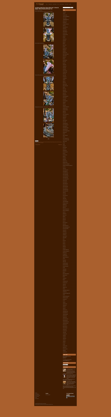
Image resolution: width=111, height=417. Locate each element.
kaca (63, 142)
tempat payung (65, 320)
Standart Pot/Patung (65, 296)
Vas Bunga (64, 345)
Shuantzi (64, 284)
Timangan (64, 333)
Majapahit (64, 204)
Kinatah (64, 159)
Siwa (63, 288)
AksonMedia (41, 404)
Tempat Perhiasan (65, 321)
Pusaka (64, 269)
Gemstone (64, 115)
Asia (63, 37)
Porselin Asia (64, 264)
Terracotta (64, 330)
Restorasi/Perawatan (65, 273)
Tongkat (64, 336)
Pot (63, 267)
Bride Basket (64, 60)
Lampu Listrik (64, 186)
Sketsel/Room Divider (66, 290)
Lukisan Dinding (65, 201)
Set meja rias (64, 282)
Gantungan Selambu (65, 106)
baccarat (64, 40)
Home (47, 4)
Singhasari (64, 287)
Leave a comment (41, 142)
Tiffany (64, 332)
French (64, 99)
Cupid (63, 79)
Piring (63, 260)
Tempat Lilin (64, 317)
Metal (63, 216)
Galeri (63, 103)
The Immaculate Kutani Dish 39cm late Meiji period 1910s (70, 369)
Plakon (64, 261)
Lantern (64, 192)
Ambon (64, 25)
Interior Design (65, 135)
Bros (63, 63)
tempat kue (64, 315)
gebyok (64, 111)
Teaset (64, 308)
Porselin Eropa (65, 266)
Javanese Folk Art (65, 139)
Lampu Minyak (65, 189)
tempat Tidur (64, 326)
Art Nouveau (64, 34)
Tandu (63, 302)
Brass (63, 58)
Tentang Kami (50, 4)
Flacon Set (64, 97)
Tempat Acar (64, 309)
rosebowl (64, 278)
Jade (63, 136)
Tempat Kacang (65, 314)
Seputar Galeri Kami (37, 395)
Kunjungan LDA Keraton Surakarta (67, 165)
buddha (64, 64)
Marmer (64, 207)
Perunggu (64, 254)
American (64, 28)
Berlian (64, 45)
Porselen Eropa (65, 263)
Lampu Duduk (64, 177)
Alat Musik (64, 22)
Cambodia (64, 66)
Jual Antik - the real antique (43, 403)
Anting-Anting (64, 31)
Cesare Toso (64, 70)
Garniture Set (64, 108)
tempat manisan (65, 318)
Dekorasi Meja (65, 85)
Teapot (64, 306)
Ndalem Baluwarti (65, 225)
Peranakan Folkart (65, 249)
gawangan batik (65, 109)
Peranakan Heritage (65, 251)
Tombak (64, 335)
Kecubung (64, 150)
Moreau (64, 219)
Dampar (64, 82)
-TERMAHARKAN (65, 19)
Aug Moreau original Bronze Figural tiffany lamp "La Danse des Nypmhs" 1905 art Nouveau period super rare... (47, 8)
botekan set (64, 52)
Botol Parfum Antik (65, 54)
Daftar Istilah (66, 4)
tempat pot (64, 324)
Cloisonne (64, 76)
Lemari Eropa (64, 195)
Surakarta (64, 299)
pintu (63, 258)
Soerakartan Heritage (65, 293)
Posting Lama (60, 144)
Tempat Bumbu (65, 312)
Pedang (64, 246)
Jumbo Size (64, 141)
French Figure (64, 100)
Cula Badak (64, 78)
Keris (63, 153)
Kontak (70, 4)
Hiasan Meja (64, 126)
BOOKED (64, 51)
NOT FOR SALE (65, 228)
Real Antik (64, 270)
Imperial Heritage (65, 130)
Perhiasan (64, 252)
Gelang (64, 112)
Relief (63, 272)
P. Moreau (64, 234)
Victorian (64, 347)
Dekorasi (64, 84)
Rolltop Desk (64, 275)
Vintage (64, 350)
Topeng (64, 338)
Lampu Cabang (65, 174)
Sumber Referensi (62, 4)
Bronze (64, 61)
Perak (63, 248)
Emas (63, 93)
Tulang (64, 341)
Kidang (64, 156)
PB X (63, 245)
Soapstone (64, 291)
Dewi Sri (64, 88)
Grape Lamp (64, 120)
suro (63, 300)
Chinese (64, 73)
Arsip (58, 4)
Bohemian (64, 48)
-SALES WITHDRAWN (65, 16)
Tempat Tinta (64, 327)
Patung (38, 142)
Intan (63, 133)
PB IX (63, 240)
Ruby (63, 279)
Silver (63, 285)
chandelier (64, 72)
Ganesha (64, 105)
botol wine (64, 55)
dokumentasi (64, 91)
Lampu (64, 168)
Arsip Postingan (37, 396)
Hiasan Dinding (65, 124)
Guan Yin (64, 121)
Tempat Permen (65, 323)
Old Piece (64, 231)
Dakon (63, 81)
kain (63, 144)
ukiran (63, 342)
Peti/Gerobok (64, 255)
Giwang (64, 118)
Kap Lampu (64, 147)
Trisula (64, 339)
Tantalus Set (64, 303)
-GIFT (63, 13)
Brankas (64, 57)
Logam (36, 142)
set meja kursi (64, 281)
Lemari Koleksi (54, 4)
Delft (63, 87)
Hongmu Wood (65, 129)
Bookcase (64, 49)
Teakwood (64, 305)
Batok (63, 43)
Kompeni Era (64, 162)
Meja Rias (64, 213)
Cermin (64, 67)
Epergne (64, 94)
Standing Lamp (65, 297)
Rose (63, 276)
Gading (64, 102)
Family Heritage (65, 96)
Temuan (64, 329)
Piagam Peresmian (65, 257)
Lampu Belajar (65, 171)
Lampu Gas (64, 180)
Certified (64, 69)
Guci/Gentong (64, 123)
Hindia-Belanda (65, 127)
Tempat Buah (64, 311)
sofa (63, 294)
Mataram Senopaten (65, 210)
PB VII (63, 243)
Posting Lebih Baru (37, 144)
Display (64, 90)
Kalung (64, 145)
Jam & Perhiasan (65, 138)
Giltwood (64, 117)
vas (63, 344)
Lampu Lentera (65, 183)
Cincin (63, 75)
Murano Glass (64, 222)
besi (63, 46)
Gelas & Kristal (65, 114)
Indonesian (64, 132)
